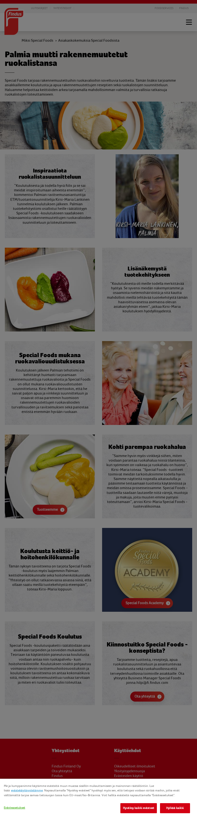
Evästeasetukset (14, 807)
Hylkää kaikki (175, 808)
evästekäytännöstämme (27, 790)
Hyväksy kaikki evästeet (138, 808)
